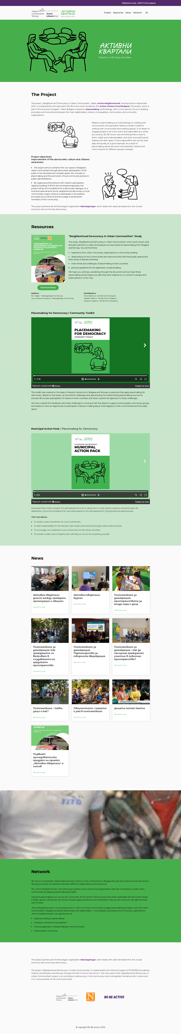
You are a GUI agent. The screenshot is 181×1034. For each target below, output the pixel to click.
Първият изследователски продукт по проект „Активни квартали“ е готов (48, 760)
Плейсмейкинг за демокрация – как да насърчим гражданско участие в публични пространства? (129, 653)
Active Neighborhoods (108, 103)
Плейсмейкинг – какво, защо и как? (48, 710)
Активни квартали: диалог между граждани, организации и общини (49, 598)
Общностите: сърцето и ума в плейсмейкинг (90, 710)
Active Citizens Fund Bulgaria (115, 106)
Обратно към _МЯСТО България (139, 3)
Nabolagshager (88, 206)
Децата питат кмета (129, 708)
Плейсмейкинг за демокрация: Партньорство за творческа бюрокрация (89, 652)
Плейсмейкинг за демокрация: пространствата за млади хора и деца (128, 600)
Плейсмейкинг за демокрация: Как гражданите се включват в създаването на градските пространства (44, 656)
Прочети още (39, 607)
